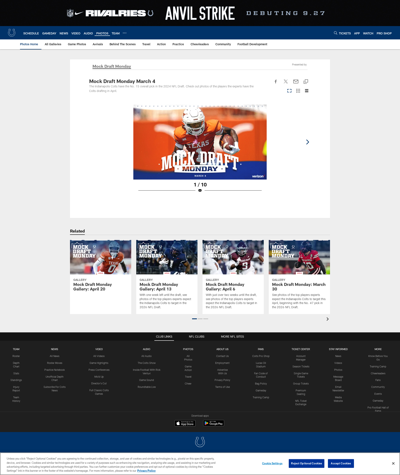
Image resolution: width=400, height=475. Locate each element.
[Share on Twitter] (285, 83)
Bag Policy (261, 383)
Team (16, 349)
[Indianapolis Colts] (200, 442)
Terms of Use (222, 386)
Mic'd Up (99, 376)
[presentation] (328, 319)
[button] (194, 318)
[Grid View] (298, 91)
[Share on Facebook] (275, 83)
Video (99, 349)
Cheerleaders (378, 373)
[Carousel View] (289, 91)
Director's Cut (99, 383)
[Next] (307, 142)
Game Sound (146, 379)
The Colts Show (147, 362)
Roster (16, 355)
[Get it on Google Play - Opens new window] (214, 425)
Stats (16, 373)
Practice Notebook (54, 369)
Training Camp (261, 397)
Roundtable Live (147, 386)
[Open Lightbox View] (200, 151)
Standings (16, 379)
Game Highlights (99, 362)
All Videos (99, 355)
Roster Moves (54, 362)
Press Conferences (99, 369)
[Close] (393, 463)
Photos (188, 349)
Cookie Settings (272, 463)
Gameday (261, 390)
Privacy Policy (222, 379)
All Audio (146, 355)
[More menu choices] (124, 33)
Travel (188, 376)
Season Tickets (300, 366)
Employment (222, 362)
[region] (200, 463)
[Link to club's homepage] (12, 33)
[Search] (335, 33)
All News (54, 355)
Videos (338, 362)
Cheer (188, 383)
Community (378, 386)
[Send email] (295, 83)
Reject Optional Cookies (306, 463)
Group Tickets (301, 383)
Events (378, 393)
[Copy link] (305, 81)
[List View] (306, 91)
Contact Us (222, 355)
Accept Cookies (341, 463)
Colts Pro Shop (261, 355)
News (54, 349)
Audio (146, 349)
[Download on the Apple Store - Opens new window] (185, 423)
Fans (378, 379)
